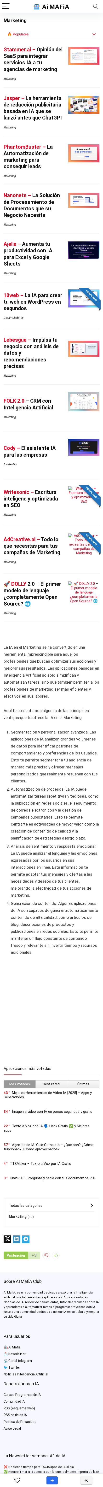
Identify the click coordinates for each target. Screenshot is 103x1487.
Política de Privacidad (20, 1422)
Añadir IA (52, 1480)
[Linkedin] (16, 1239)
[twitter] (7, 1239)
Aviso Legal (12, 1428)
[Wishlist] (17, 1480)
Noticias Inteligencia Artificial (26, 1374)
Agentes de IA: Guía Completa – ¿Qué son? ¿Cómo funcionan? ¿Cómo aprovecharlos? (48, 1147)
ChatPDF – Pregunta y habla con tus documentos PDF (53, 1178)
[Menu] (5, 6)
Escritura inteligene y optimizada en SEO (31, 498)
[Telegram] (25, 1239)
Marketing (10, 78)
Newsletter (17, 1354)
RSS (7, 1408)
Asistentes (10, 464)
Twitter (14, 1367)
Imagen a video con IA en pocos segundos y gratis (52, 1111)
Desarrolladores (13, 318)
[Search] (95, 6)
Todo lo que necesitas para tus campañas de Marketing (32, 545)
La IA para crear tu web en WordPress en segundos (33, 301)
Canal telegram (20, 1361)
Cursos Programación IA (22, 1395)
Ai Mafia (14, 1347)
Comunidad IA (14, 1401)
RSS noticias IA (15, 1415)
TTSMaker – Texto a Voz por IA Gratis (40, 1163)
